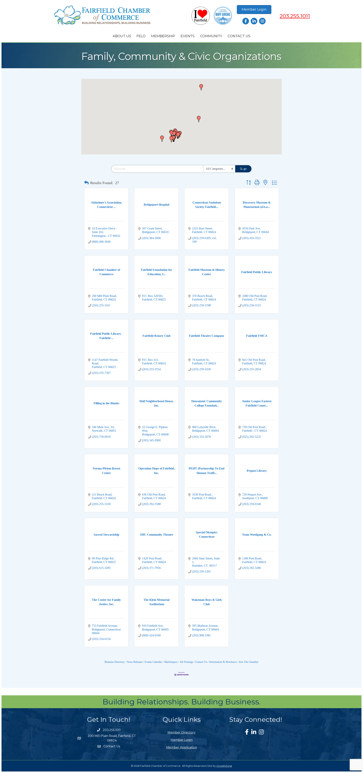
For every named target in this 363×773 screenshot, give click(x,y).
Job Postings (186, 662)
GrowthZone (224, 765)
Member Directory (181, 732)
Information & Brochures (223, 662)
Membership (163, 36)
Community (211, 36)
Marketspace (171, 662)
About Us (122, 36)
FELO (141, 36)
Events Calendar (153, 662)
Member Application (181, 747)
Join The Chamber (248, 662)
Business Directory (115, 662)
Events (188, 36)
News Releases (134, 662)
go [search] (245, 168)
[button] (171, 139)
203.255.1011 (295, 16)
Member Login (182, 740)
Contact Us (239, 36)
